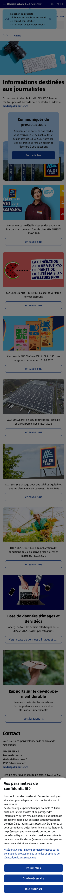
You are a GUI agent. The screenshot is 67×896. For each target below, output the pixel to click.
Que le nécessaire (33, 878)
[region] (33, 837)
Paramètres (33, 868)
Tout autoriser (33, 889)
